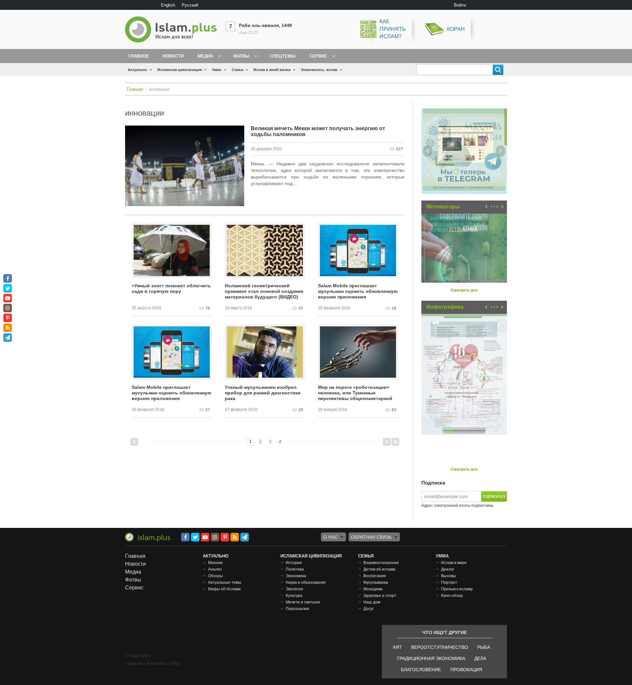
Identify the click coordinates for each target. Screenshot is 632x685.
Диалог (447, 569)
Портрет (449, 582)
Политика (295, 569)
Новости (173, 56)
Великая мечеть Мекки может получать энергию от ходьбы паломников (318, 131)
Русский (190, 5)
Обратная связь (371, 537)
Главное (138, 56)
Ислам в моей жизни (272, 69)
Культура (294, 595)
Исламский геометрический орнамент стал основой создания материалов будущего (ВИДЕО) (264, 291)
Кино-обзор (452, 595)
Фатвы (241, 56)
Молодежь (373, 589)
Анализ (215, 569)
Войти (460, 5)
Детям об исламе (379, 569)
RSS (175, 663)
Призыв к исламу (457, 589)
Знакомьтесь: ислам (319, 69)
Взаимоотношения (381, 562)
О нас (330, 537)
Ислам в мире (454, 562)
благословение (421, 669)
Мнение (215, 562)
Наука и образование (306, 582)
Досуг (368, 608)
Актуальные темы (224, 582)
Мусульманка (375, 582)
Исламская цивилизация (179, 69)
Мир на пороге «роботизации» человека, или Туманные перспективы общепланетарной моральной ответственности (355, 393)
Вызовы (448, 576)
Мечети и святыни (303, 602)
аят (397, 647)
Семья (237, 69)
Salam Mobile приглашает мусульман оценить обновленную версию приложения (358, 291)
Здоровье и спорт (379, 595)
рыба (483, 647)
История (294, 562)
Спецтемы (283, 56)
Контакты (157, 663)
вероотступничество (439, 647)
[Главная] (173, 29)
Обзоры (215, 576)
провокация (466, 669)
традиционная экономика (431, 658)
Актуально (137, 69)
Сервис (318, 56)
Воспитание (374, 576)
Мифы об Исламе (224, 589)
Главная (135, 89)
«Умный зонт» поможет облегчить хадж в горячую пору (171, 288)
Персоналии (297, 608)
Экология (294, 589)
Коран (456, 29)
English (168, 5)
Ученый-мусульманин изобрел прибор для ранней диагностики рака (263, 393)
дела (480, 658)
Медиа (205, 56)
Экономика (296, 576)
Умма (216, 69)
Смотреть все (464, 290)
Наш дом (371, 602)
